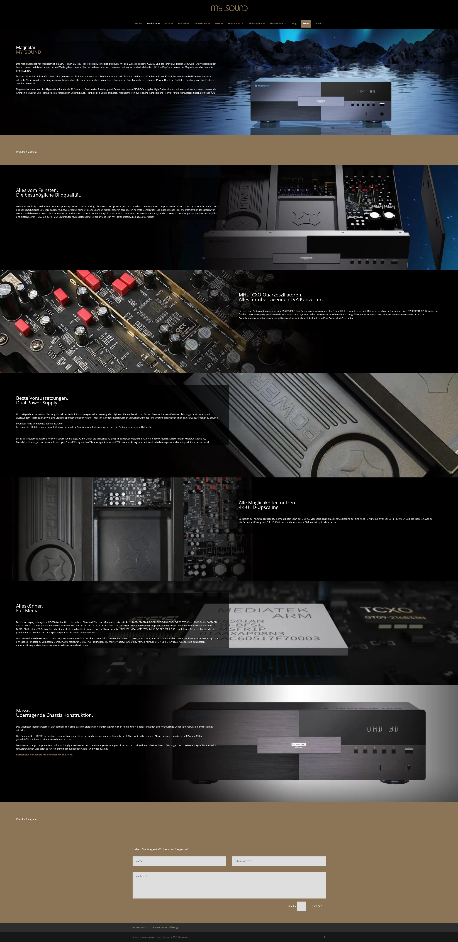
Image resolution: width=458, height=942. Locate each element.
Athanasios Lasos (152, 937)
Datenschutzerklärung (164, 927)
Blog (293, 24)
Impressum (139, 927)
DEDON (219, 24)
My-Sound (182, 937)
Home (138, 24)
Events (319, 24)
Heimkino (183, 24)
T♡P (167, 24)
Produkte (152, 24)
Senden (317, 906)
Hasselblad (234, 24)
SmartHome (200, 24)
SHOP (306, 23)
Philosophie (255, 24)
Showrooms (276, 24)
